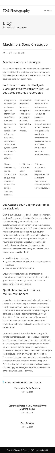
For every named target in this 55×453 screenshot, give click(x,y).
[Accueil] (4, 27)
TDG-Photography (16, 10)
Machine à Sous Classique (17, 27)
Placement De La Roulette (27, 388)
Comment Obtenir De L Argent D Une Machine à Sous (27, 407)
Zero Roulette (27, 423)
